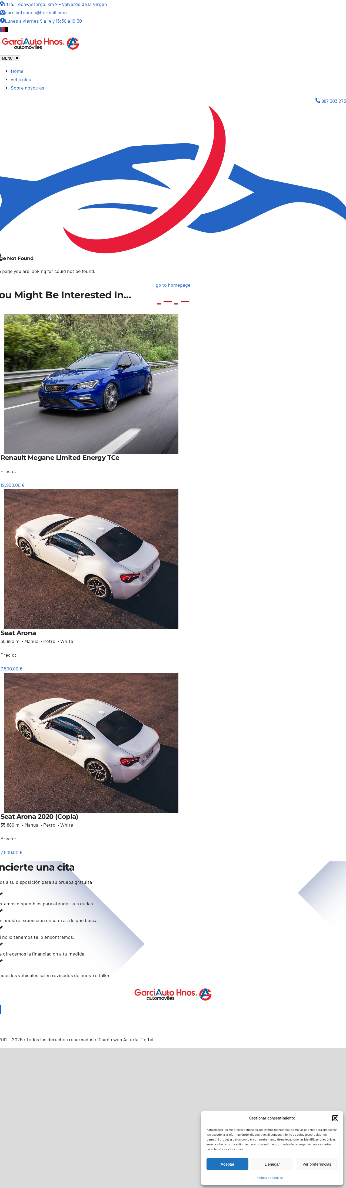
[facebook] (1, 29)
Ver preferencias (316, 1164)
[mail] (5, 29)
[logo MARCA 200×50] (40, 37)
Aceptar (227, 1164)
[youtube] (4, 29)
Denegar (272, 1164)
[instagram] (2, 29)
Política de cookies (270, 1177)
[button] (335, 1118)
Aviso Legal (42, 1019)
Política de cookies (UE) (85, 1019)
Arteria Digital (138, 1039)
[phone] (7, 29)
